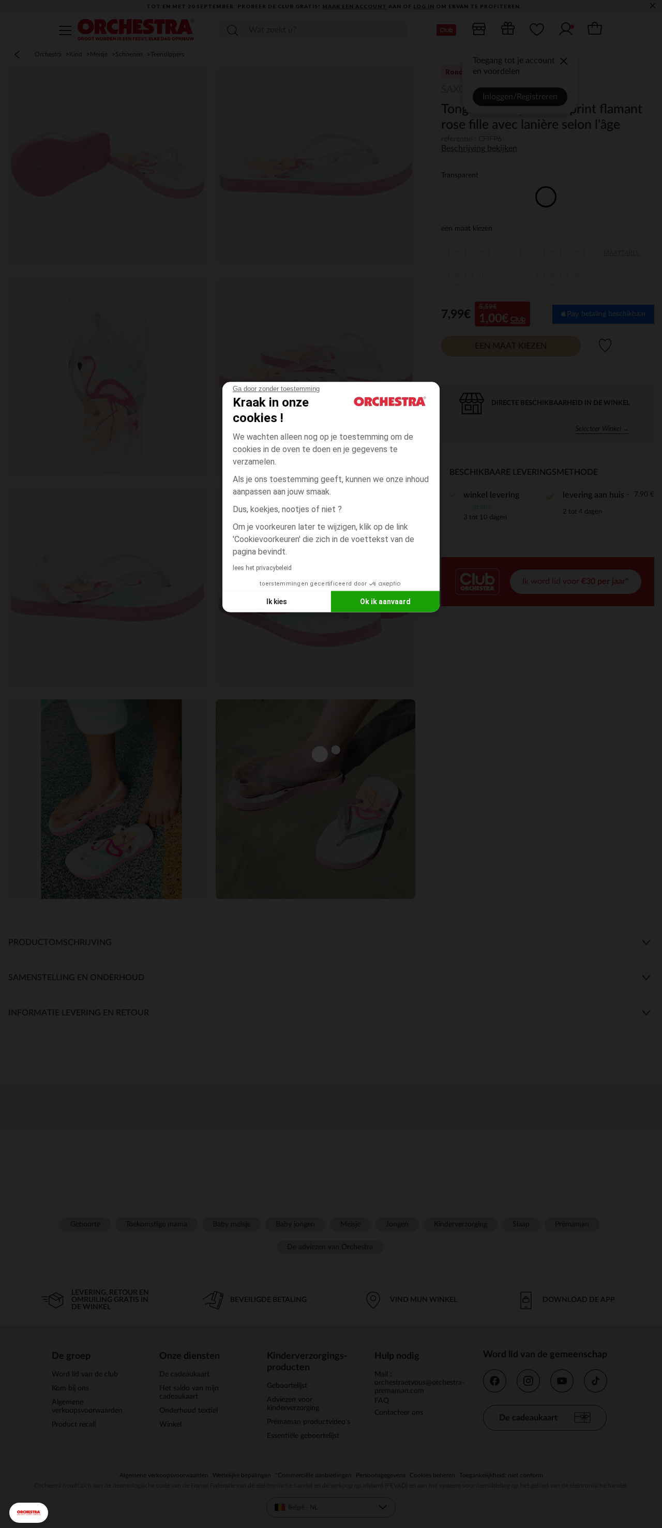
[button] (28, 1513)
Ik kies (276, 601)
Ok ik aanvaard (385, 601)
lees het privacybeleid (262, 568)
